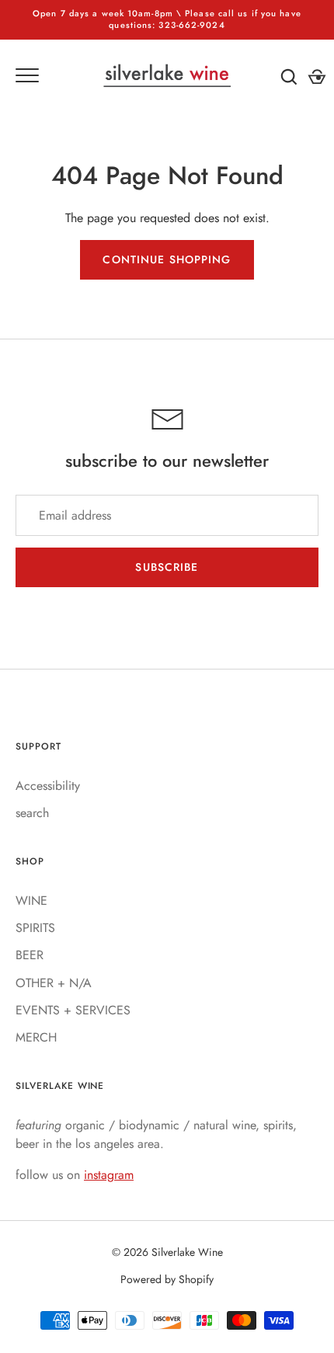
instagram (109, 1175)
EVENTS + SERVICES (73, 1010)
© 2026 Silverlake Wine (167, 1252)
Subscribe (166, 567)
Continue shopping (167, 259)
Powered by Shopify (167, 1279)
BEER (29, 955)
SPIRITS (35, 928)
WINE (31, 901)
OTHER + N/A (54, 983)
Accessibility (48, 786)
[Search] (289, 77)
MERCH (36, 1037)
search (32, 813)
